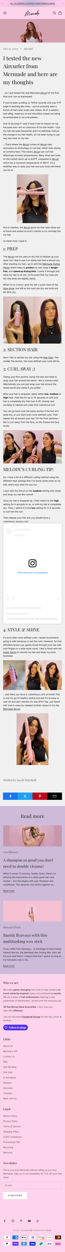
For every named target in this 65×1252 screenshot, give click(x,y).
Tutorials (7, 1093)
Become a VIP (10, 1051)
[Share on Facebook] (10, 796)
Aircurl (28, 49)
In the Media (9, 1077)
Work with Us (10, 1098)
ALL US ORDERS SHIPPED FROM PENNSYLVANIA (32, 3)
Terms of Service (12, 1126)
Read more (8, 890)
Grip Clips (48, 357)
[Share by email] (54, 796)
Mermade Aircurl (11, 709)
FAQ (5, 1061)
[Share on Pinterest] (40, 796)
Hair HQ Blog (9, 1067)
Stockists (8, 1088)
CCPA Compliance (12, 1136)
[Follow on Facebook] (4, 1221)
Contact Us (9, 1056)
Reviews (7, 1082)
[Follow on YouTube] (29, 1221)
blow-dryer (8, 288)
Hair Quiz (8, 1072)
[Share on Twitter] (25, 796)
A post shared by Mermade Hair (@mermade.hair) (32, 618)
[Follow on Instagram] (13, 1221)
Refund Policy (10, 1116)
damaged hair (12, 927)
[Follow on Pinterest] (21, 1221)
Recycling (8, 1147)
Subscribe (15, 1195)
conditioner (10, 852)
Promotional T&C (11, 1142)
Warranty (7, 1152)
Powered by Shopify (44, 1230)
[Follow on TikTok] (37, 1221)
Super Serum (10, 652)
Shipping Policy (11, 1131)
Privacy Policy (10, 1121)
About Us (8, 1046)
